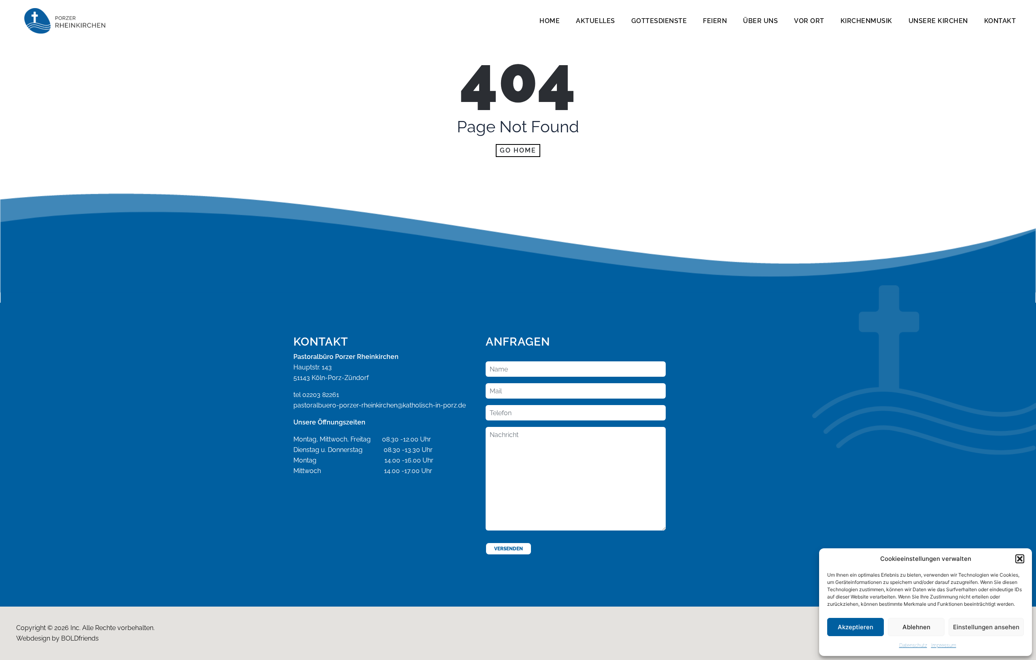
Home (549, 21)
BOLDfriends (80, 638)
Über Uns (760, 21)
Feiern (715, 21)
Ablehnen (916, 627)
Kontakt (1000, 21)
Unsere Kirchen (938, 21)
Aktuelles (595, 21)
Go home (518, 150)
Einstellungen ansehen (986, 627)
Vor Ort (809, 21)
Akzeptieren (855, 627)
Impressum (943, 645)
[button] (1020, 559)
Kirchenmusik (866, 21)
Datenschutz (913, 645)
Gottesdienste (659, 21)
